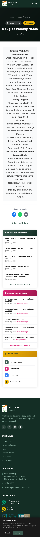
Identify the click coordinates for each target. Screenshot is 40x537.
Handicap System (9, 445)
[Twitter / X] (15, 427)
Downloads (6, 456)
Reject (7, 533)
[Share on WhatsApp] (20, 214)
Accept (18, 533)
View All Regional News (19, 345)
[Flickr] (20, 427)
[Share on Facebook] (14, 214)
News (20, 17)
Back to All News (21, 223)
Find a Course (7, 460)
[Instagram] (9, 427)
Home (12, 17)
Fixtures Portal (8, 453)
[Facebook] (4, 427)
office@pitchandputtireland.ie (17, 487)
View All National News (19, 285)
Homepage (6, 441)
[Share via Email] (26, 214)
